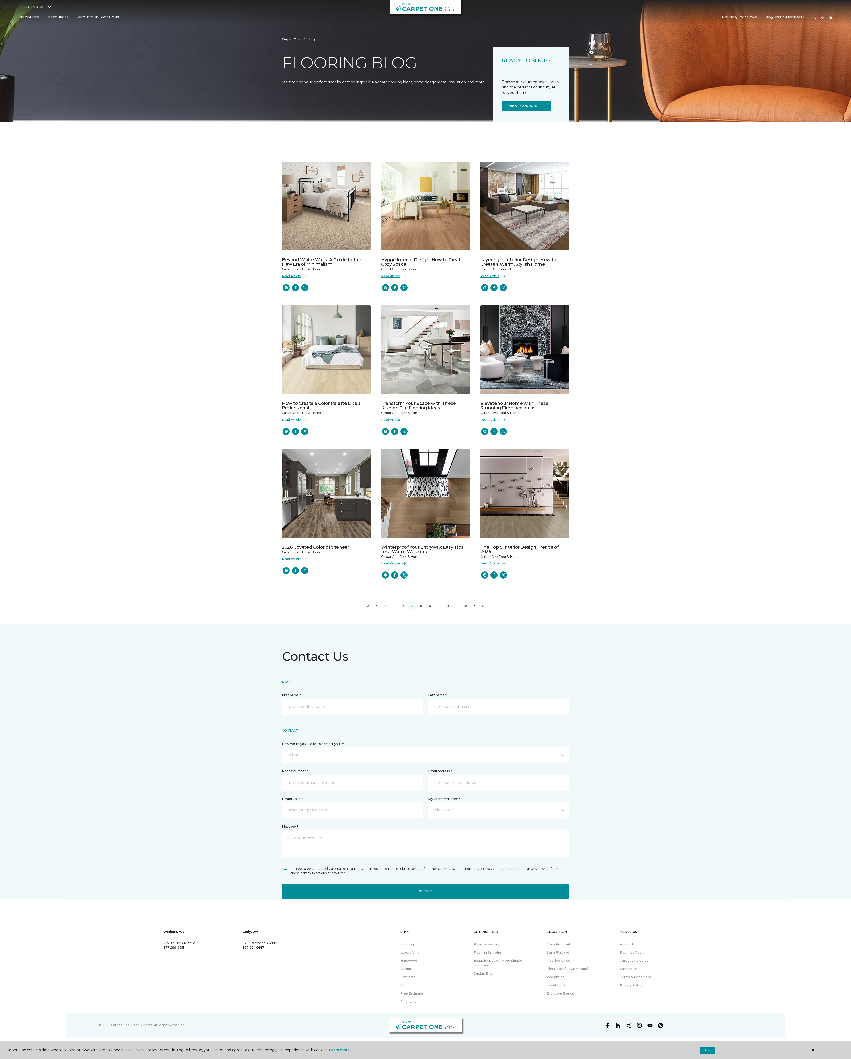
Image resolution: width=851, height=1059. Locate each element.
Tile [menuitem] (403, 985)
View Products (523, 106)
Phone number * (295, 771)
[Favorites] (822, 17)
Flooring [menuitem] (407, 944)
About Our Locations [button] (98, 17)
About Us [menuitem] (627, 944)
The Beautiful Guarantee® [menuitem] (568, 969)
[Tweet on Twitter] (304, 287)
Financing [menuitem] (408, 1002)
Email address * (440, 771)
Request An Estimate (785, 17)
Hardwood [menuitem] (408, 961)
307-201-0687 (253, 948)
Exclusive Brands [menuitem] (560, 993)
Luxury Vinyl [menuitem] (410, 952)
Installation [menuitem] (556, 985)
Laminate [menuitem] (408, 977)
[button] (814, 17)
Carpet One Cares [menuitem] (634, 961)
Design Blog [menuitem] (483, 973)
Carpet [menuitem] (405, 969)
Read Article (291, 276)
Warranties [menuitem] (555, 977)
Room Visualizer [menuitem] (487, 944)
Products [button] (29, 17)
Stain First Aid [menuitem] (558, 952)
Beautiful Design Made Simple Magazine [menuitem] (498, 963)
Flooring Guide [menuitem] (558, 961)
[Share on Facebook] (295, 287)
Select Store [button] (32, 7)
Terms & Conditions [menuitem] (636, 977)
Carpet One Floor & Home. (132, 1025)
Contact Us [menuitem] (629, 969)
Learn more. (339, 1050)
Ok (707, 1050)
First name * (291, 695)
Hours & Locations (739, 17)
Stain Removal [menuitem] (558, 944)
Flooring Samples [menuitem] (488, 952)
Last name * (437, 695)
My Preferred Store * (444, 798)
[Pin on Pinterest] (286, 287)
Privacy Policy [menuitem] (631, 985)
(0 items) (830, 17)
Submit (425, 891)
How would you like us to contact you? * (313, 743)
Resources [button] (58, 17)
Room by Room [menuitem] (632, 952)
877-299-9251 (173, 948)
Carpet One (291, 39)
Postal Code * (292, 798)
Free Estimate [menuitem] (411, 993)
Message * (290, 826)
